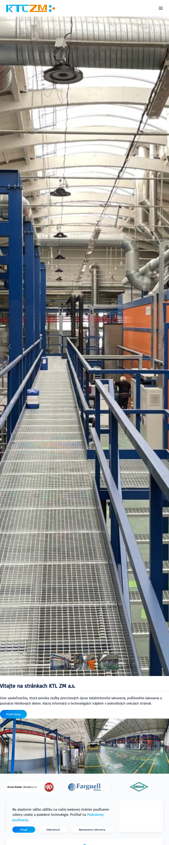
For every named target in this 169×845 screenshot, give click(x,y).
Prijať (23, 829)
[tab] (60, 662)
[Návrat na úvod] (30, 8)
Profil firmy (13, 714)
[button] (161, 8)
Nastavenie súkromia (92, 829)
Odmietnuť (53, 829)
